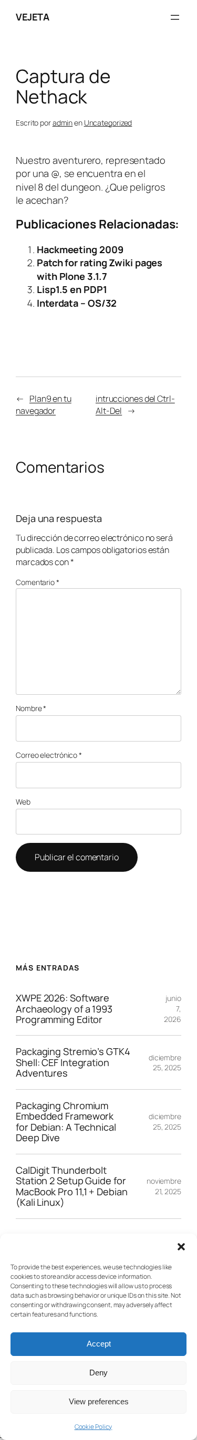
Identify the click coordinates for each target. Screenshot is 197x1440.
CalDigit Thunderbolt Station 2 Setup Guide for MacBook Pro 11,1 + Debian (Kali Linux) (72, 1186)
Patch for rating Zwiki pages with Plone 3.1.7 (99, 269)
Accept (99, 1343)
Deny (98, 1372)
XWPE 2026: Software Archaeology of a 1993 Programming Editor (64, 1009)
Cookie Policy (93, 1426)
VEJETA (32, 17)
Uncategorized (108, 123)
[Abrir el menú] (175, 17)
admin (63, 123)
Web (23, 802)
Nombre (31, 708)
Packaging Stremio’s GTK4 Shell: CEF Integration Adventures (73, 1062)
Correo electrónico (49, 755)
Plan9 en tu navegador (43, 404)
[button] (181, 1246)
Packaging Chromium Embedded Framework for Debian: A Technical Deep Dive (66, 1121)
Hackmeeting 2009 (80, 249)
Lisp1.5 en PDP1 (72, 289)
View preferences (99, 1401)
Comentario (37, 582)
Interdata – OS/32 (77, 303)
